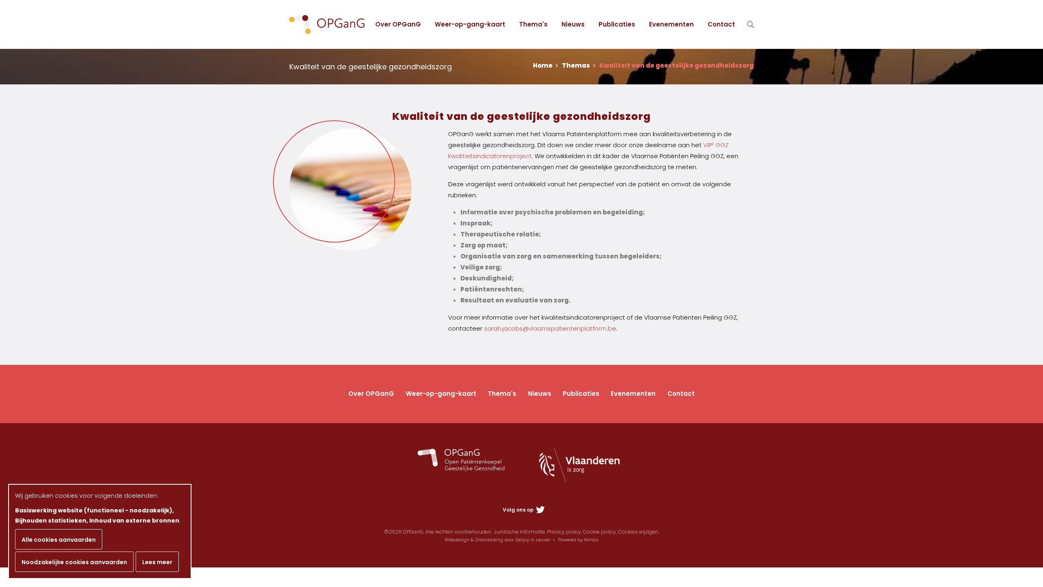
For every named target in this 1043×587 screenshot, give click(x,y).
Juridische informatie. (520, 531)
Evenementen (671, 24)
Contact (721, 24)
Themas (576, 65)
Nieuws (573, 24)
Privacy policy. (564, 531)
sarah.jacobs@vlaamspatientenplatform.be (550, 328)
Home (543, 65)
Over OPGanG (398, 24)
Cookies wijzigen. (638, 531)
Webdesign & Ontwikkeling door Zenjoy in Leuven (497, 539)
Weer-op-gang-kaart (470, 24)
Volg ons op (519, 509)
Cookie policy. (600, 531)
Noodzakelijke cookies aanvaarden (74, 562)
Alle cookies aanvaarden (59, 540)
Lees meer (157, 562)
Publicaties (617, 24)
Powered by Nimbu (578, 539)
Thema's (533, 24)
